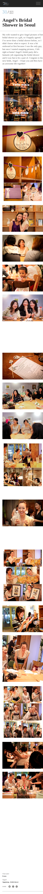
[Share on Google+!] (16, 887)
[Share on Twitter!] (9, 887)
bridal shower (14, 882)
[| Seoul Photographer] (5, 4)
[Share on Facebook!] (13, 887)
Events (4, 876)
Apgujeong (5, 882)
